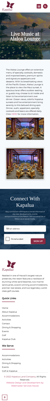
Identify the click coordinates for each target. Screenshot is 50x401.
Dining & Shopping (11, 327)
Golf (4, 335)
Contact (6, 323)
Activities (6, 319)
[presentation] (24, 239)
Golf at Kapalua (9, 371)
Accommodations (11, 315)
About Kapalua (9, 312)
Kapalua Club (8, 339)
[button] (39, 6)
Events (5, 331)
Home (5, 308)
